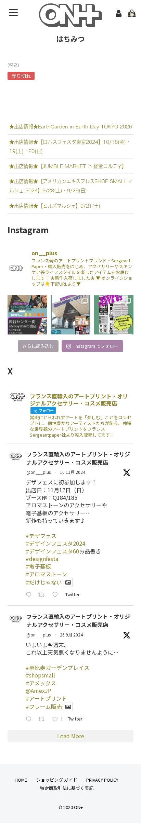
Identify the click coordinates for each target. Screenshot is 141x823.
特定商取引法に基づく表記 (66, 788)
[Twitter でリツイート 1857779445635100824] (43, 595)
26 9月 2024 (71, 634)
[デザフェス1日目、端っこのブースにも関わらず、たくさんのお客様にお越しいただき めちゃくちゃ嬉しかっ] (70, 315)
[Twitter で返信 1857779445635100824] (30, 595)
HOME (21, 780)
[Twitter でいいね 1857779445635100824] (57, 595)
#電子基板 (38, 566)
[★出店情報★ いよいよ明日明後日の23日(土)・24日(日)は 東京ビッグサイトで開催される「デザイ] (113, 315)
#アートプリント (46, 698)
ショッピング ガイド (56, 780)
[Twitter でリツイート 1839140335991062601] (43, 719)
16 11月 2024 (72, 472)
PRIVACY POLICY (102, 780)
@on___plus (38, 472)
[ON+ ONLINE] (70, 22)
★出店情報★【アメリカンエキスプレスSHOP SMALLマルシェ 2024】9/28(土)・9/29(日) (70, 186)
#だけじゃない (44, 582)
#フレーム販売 (44, 706)
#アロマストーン (46, 574)
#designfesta (42, 558)
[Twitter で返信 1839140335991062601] (30, 719)
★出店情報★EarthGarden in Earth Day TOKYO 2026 (70, 126)
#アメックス (41, 683)
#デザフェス (41, 536)
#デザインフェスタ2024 (55, 543)
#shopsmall (40, 675)
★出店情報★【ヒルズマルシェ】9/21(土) (54, 205)
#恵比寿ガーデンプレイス (57, 667)
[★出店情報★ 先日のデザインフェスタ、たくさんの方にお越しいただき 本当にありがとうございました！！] (27, 315)
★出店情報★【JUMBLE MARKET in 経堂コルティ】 (68, 166)
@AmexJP (38, 690)
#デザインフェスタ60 (52, 551)
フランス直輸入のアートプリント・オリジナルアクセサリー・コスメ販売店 (78, 458)
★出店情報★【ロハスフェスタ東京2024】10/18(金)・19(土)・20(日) (70, 146)
